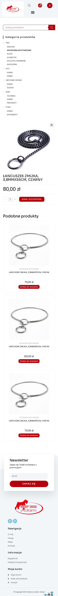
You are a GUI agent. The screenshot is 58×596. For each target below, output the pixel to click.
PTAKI (8, 107)
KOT (7, 68)
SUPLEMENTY (12, 114)
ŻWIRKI (10, 76)
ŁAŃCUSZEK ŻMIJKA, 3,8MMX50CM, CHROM (29, 272)
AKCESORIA (12, 64)
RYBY (8, 92)
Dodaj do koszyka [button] (29, 287)
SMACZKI (11, 46)
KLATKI (9, 54)
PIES (7, 42)
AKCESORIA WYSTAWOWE (19, 50)
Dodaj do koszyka (32, 199)
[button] (33, 12)
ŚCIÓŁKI (10, 87)
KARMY (10, 72)
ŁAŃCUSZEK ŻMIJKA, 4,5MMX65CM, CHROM (29, 346)
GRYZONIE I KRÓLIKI (14, 80)
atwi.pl (42, 592)
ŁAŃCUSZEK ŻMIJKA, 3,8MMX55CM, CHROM (29, 421)
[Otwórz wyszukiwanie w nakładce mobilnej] (29, 5)
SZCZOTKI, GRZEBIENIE (16, 61)
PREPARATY (12, 103)
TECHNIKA (11, 96)
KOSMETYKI (11, 57)
